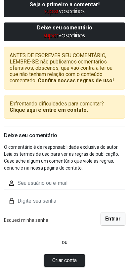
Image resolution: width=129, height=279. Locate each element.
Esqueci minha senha (26, 220)
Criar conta (64, 260)
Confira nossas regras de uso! (76, 80)
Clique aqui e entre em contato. (49, 110)
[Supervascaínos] (64, 12)
